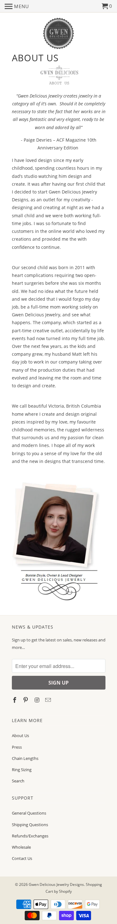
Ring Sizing (22, 769)
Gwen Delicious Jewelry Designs (56, 884)
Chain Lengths (25, 758)
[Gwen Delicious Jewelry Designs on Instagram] (37, 700)
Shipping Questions (30, 824)
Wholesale (21, 847)
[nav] (17, 6)
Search (18, 781)
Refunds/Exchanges (30, 836)
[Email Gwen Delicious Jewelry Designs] (48, 700)
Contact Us (22, 858)
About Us (20, 735)
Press (17, 747)
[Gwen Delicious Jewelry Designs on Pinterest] (26, 700)
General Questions (29, 813)
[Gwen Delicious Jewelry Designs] (58, 33)
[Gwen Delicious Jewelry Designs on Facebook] (15, 700)
